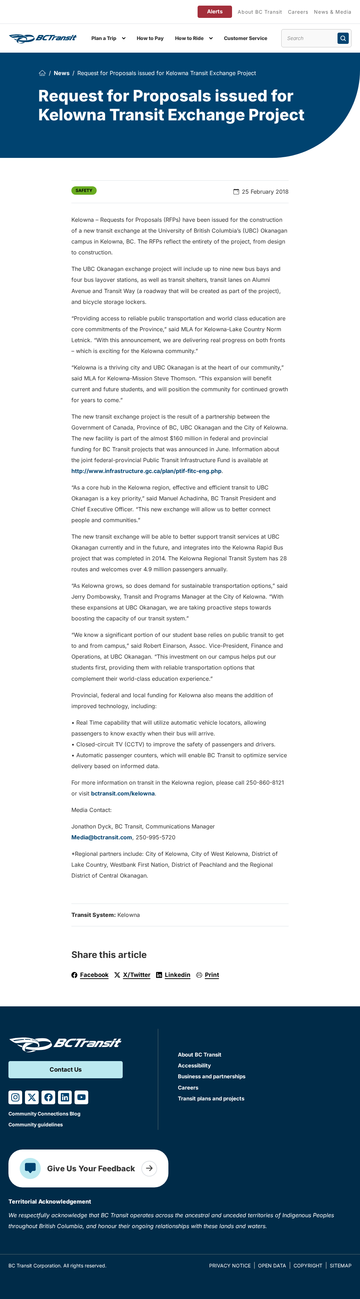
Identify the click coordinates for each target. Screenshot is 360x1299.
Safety (84, 190)
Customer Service (245, 38)
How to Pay (150, 38)
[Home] (42, 72)
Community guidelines (35, 1124)
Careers (298, 12)
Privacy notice (230, 1265)
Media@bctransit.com (101, 837)
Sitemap (341, 1265)
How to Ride (189, 38)
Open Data (272, 1265)
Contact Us (66, 1069)
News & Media (333, 12)
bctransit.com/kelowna (123, 793)
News (62, 73)
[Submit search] (343, 38)
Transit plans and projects (211, 1098)
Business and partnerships (211, 1076)
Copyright (308, 1265)
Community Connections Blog (44, 1114)
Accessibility (194, 1065)
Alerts (215, 11)
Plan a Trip (103, 38)
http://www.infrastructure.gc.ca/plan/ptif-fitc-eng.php (146, 470)
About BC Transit (260, 12)
